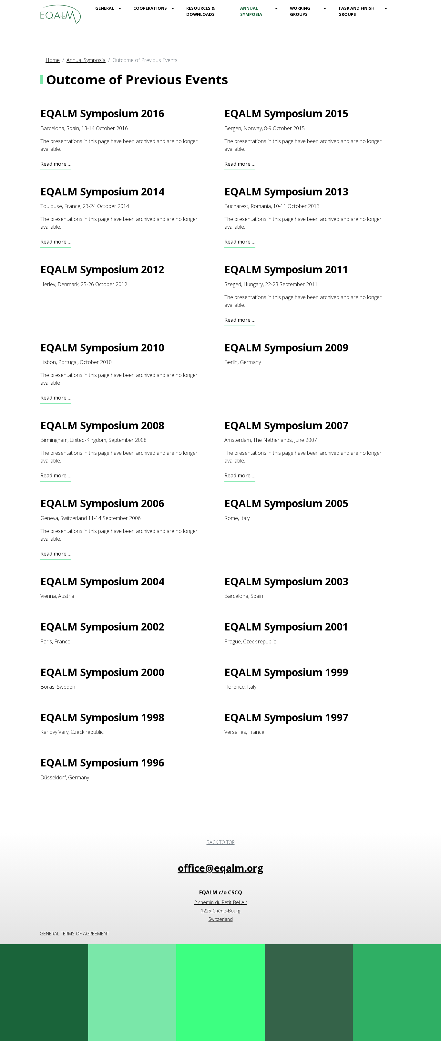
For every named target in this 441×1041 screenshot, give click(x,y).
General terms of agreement (74, 934)
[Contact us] (220, 868)
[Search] (399, 5)
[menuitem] (109, 8)
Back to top (221, 842)
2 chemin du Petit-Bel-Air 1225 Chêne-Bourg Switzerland (220, 910)
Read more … (55, 163)
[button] (122, 8)
